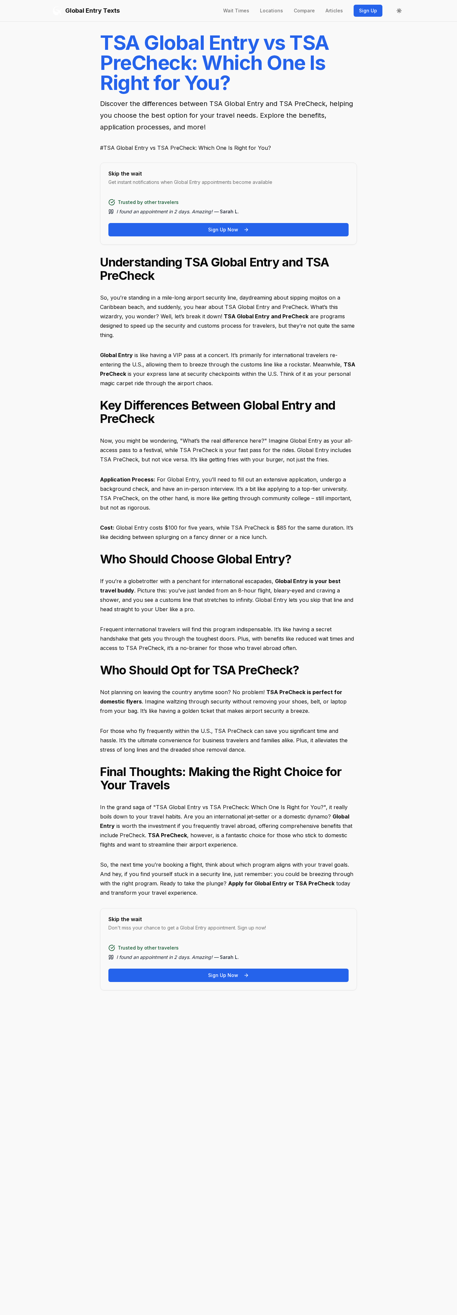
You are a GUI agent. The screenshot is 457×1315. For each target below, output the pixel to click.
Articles (334, 10)
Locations (271, 10)
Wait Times (236, 10)
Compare (304, 10)
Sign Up (368, 10)
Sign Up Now (223, 229)
